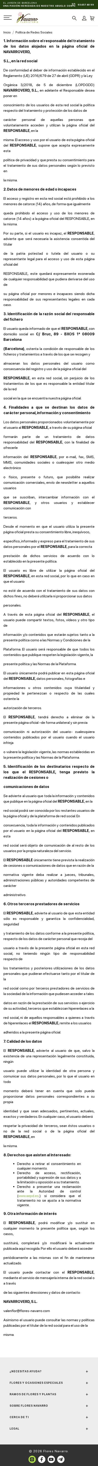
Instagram (32, 1459)
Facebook (41, 1459)
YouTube (51, 1459)
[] (73, 18)
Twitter (60, 1459)
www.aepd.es (28, 1196)
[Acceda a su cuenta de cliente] (82, 19)
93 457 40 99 (86, 4)
